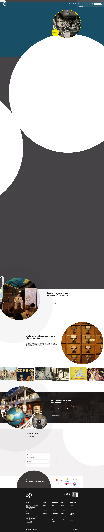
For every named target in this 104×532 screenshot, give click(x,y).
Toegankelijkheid (32, 465)
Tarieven (30, 461)
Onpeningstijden (72, 517)
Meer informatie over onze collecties (32, 348)
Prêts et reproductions (64, 519)
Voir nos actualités (29, 436)
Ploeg (53, 519)
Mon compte (81, 6)
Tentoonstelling (45, 516)
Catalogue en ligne (64, 505)
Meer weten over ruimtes (55, 415)
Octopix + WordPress (75, 529)
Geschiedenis (54, 516)
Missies (53, 517)
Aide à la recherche (64, 510)
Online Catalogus (64, 516)
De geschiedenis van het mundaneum (57, 414)
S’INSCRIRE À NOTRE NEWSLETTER (31, 484)
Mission (53, 507)
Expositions (44, 505)
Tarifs (71, 508)
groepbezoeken (45, 519)
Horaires (71, 505)
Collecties (62, 517)
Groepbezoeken (31, 457)
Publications (63, 507)
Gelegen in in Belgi (55, 33)
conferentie (45, 517)
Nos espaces (54, 510)
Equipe (53, 508)
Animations (44, 508)
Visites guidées (45, 510)
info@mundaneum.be (31, 507)
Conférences (45, 507)
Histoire (53, 505)
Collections (63, 508)
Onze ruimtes (54, 521)
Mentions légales (35, 529)
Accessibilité (72, 507)
